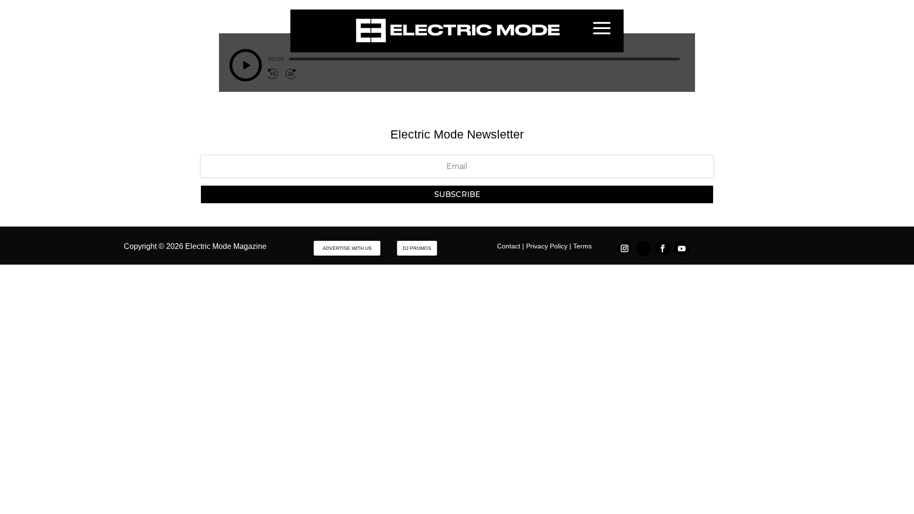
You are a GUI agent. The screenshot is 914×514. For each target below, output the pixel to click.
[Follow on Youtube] (681, 248)
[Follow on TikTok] (643, 248)
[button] (245, 65)
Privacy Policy (546, 246)
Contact (508, 246)
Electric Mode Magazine (226, 246)
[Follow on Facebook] (662, 248)
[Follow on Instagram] (624, 248)
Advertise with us (347, 248)
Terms (582, 246)
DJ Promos (417, 248)
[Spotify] (305, 74)
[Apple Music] (316, 74)
